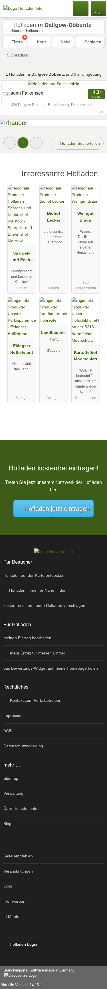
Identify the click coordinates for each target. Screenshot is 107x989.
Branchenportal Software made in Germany (37, 973)
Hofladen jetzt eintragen (57, 508)
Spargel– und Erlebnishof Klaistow (21, 258)
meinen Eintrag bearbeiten (27, 638)
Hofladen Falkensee (22, 93)
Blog (7, 823)
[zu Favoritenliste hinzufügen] (6, 87)
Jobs (7, 886)
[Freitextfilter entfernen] (81, 8)
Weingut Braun (85, 216)
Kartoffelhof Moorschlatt (85, 355)
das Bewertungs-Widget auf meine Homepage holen (50, 668)
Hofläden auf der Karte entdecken (33, 575)
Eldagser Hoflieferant (21, 349)
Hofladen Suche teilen (79, 143)
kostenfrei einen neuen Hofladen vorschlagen (44, 605)
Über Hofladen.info (20, 808)
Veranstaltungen (18, 871)
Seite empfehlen (18, 856)
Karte (41, 42)
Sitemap (10, 778)
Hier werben (14, 901)
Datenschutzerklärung (23, 746)
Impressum (13, 715)
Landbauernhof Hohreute (53, 337)
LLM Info (11, 916)
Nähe (65, 42)
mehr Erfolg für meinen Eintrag (37, 653)
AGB (7, 730)
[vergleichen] (6, 100)
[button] (9, 142)
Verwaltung (13, 793)
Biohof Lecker (53, 216)
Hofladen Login (23, 944)
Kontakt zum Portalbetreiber (34, 700)
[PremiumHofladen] (95, 175)
